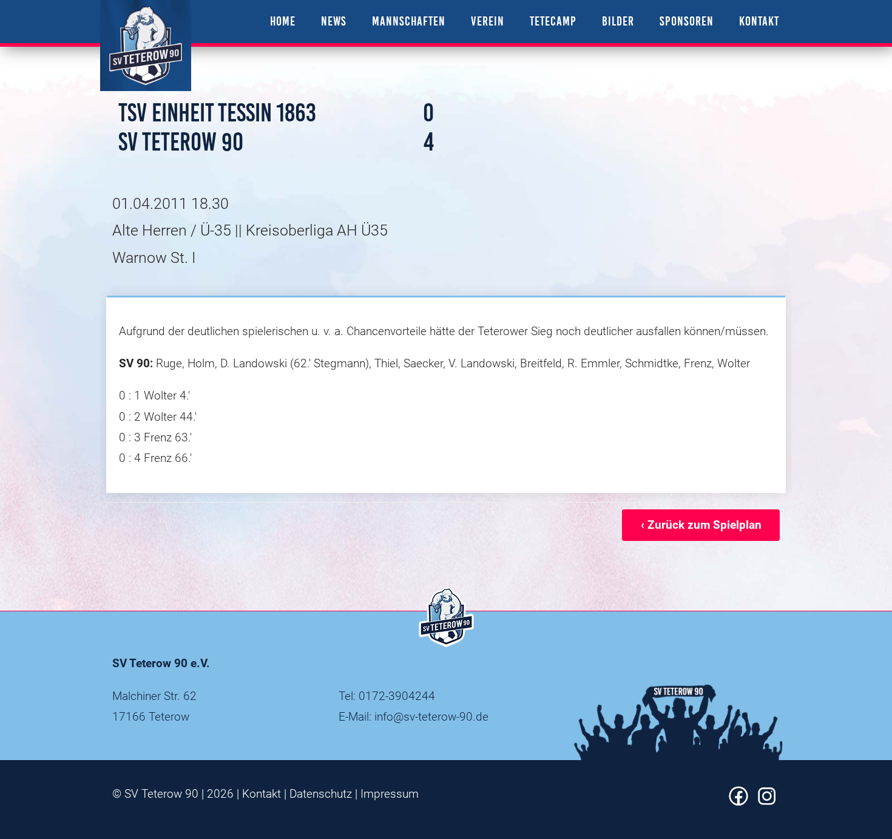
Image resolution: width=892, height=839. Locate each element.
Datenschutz (320, 794)
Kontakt (261, 794)
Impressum (389, 794)
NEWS (333, 21)
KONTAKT (759, 21)
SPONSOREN (687, 21)
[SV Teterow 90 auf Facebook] (738, 802)
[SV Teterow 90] (145, 45)
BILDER (618, 21)
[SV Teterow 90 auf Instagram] (767, 802)
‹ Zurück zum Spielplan (701, 525)
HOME (283, 21)
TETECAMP (553, 21)
